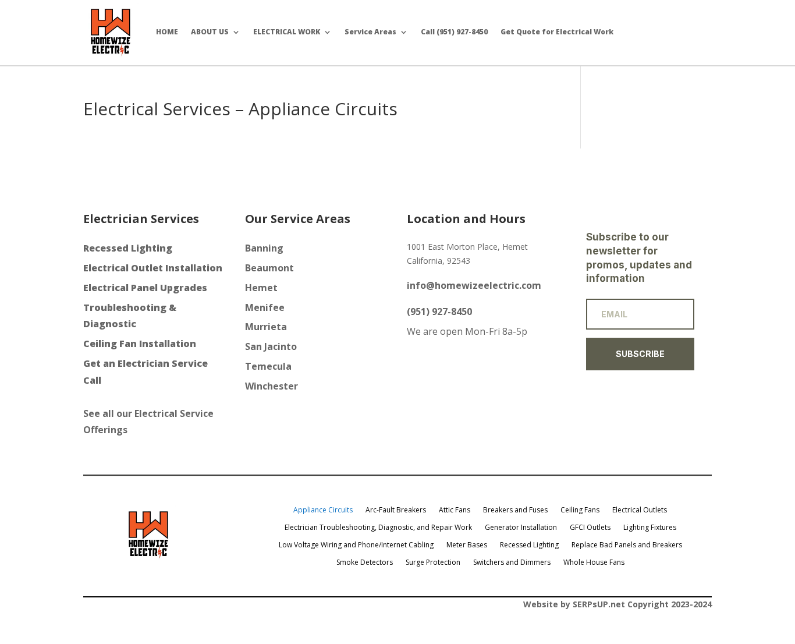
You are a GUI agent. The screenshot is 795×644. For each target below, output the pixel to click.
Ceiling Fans (579, 509)
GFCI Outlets (590, 527)
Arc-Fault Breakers (395, 509)
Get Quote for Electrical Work (557, 32)
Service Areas (370, 32)
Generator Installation (521, 527)
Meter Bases (466, 544)
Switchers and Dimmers (512, 562)
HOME (167, 32)
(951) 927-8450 (439, 311)
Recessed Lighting (529, 544)
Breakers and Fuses (515, 509)
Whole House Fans (593, 562)
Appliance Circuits (323, 509)
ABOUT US (210, 32)
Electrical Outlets (639, 509)
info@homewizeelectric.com (474, 285)
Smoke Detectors (364, 562)
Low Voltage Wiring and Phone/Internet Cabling (356, 544)
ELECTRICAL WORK (286, 32)
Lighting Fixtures (649, 527)
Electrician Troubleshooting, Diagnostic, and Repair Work (378, 527)
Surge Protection (433, 562)
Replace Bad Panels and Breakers (627, 544)
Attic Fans (454, 509)
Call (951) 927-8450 (454, 32)
